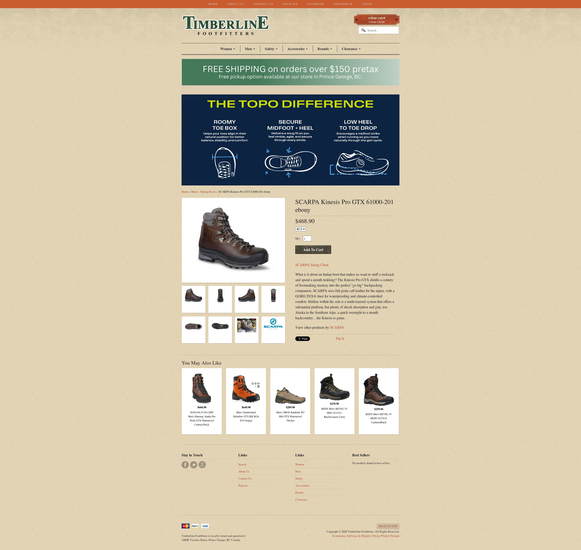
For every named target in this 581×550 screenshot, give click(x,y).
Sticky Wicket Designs (386, 536)
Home (213, 4)
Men (297, 471)
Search (242, 464)
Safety (299, 478)
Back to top (388, 526)
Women (226, 48)
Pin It (340, 338)
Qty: (298, 238)
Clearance (349, 48)
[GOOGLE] (202, 464)
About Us (236, 4)
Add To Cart (313, 249)
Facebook (316, 4)
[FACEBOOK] (185, 464)
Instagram (343, 4)
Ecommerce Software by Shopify (351, 536)
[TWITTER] (193, 464)
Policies (290, 4)
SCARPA (337, 327)
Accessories (296, 48)
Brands (323, 48)
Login (367, 4)
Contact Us (263, 4)
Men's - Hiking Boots (203, 192)
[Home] (226, 30)
